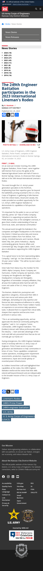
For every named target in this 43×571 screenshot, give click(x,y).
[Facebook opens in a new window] (3, 476)
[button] (22, 4)
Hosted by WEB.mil (20, 528)
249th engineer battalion (16, 407)
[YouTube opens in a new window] (17, 476)
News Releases (12, 37)
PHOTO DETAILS (9, 145)
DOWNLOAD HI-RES (28, 145)
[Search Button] (35, 9)
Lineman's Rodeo (11, 398)
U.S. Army (8, 411)
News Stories (11, 32)
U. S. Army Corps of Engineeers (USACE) (18, 418)
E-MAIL (12, 163)
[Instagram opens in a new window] (8, 476)
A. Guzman (8, 105)
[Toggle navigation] (39, 9)
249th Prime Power (13, 403)
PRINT (4, 163)
